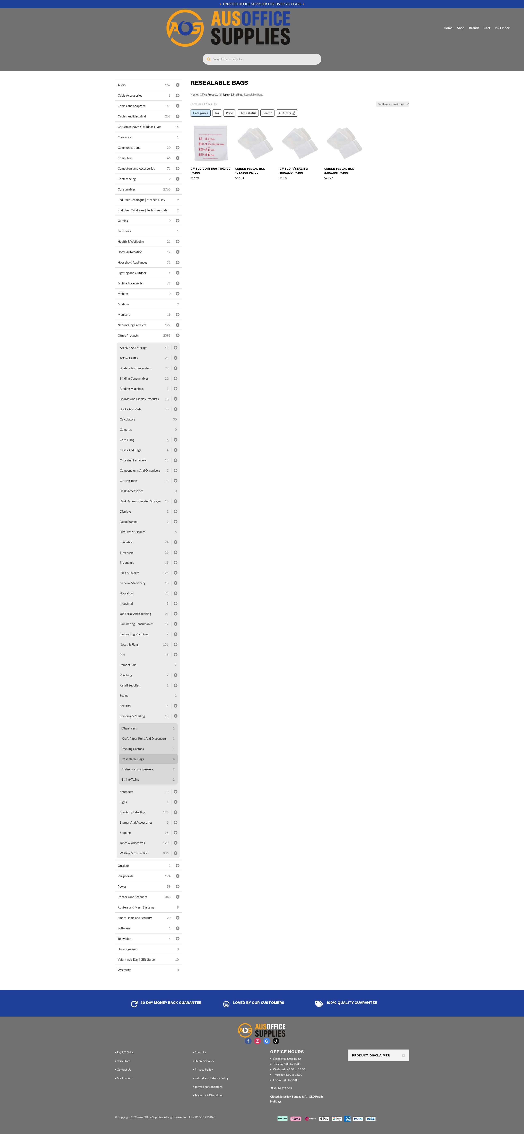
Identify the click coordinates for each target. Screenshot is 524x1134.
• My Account (123, 1078)
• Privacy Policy (202, 1069)
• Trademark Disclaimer (207, 1095)
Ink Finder (502, 28)
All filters (285, 113)
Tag (217, 113)
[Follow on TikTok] (276, 1041)
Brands (474, 28)
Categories (200, 113)
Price (229, 113)
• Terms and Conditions (207, 1086)
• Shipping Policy (203, 1061)
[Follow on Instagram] (257, 1041)
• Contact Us (123, 1069)
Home (448, 28)
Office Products (209, 94)
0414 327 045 (283, 1088)
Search (267, 113)
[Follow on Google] (266, 1041)
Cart (487, 28)
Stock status (247, 113)
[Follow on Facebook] (248, 1041)
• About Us (199, 1052)
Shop (460, 28)
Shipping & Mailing (231, 94)
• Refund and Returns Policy (210, 1078)
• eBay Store (122, 1061)
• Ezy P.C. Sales (124, 1052)
